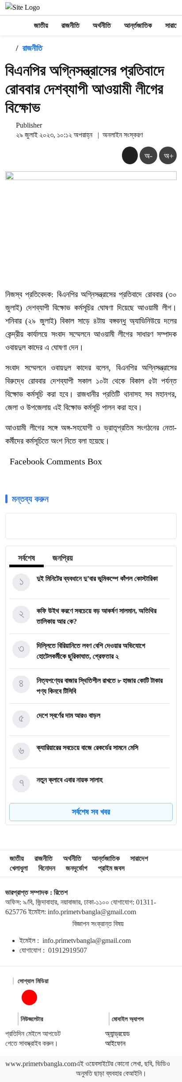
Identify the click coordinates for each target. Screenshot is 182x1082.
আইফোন (115, 1043)
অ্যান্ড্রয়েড (117, 1033)
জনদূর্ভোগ (76, 868)
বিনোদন (46, 868)
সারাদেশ (139, 858)
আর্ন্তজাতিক (138, 25)
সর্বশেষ (26, 558)
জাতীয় (41, 25)
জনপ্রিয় (63, 558)
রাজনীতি (70, 25)
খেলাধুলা (19, 868)
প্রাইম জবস (111, 868)
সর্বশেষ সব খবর (91, 811)
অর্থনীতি (102, 25)
